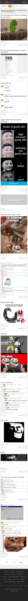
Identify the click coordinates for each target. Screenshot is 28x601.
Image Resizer (23, 576)
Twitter (8, 585)
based (3, 452)
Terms (14, 579)
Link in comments (7, 382)
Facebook (3, 585)
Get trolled (4, 420)
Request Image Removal (9, 581)
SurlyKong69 (4, 41)
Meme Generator (20, 571)
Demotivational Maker (13, 576)
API (18, 579)
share (20, 45)
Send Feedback (20, 581)
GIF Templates (20, 574)
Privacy (9, 579)
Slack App (22, 579)
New (13, 6)
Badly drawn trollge (7, 302)
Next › (21, 562)
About (4, 579)
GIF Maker (12, 571)
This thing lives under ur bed (10, 214)
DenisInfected (4, 186)
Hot (10, 6)
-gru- (2, 443)
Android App (14, 585)
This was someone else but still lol (12, 477)
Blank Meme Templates (10, 574)
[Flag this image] (26, 45)
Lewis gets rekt (6, 83)
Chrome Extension (23, 585)
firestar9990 (4, 110)
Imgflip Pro (6, 571)
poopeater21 (4, 468)
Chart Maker (4, 576)
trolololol (3, 334)
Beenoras (3, 208)
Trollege (4, 6)
